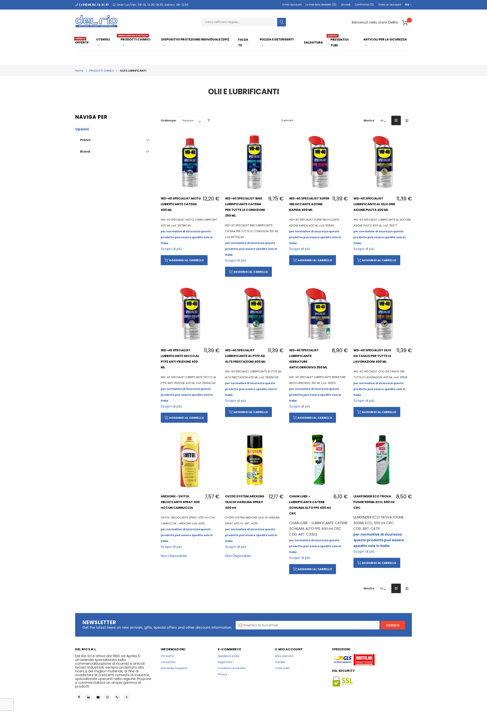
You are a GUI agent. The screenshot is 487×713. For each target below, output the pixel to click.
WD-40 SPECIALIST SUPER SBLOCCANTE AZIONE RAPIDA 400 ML (309, 204)
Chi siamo (167, 656)
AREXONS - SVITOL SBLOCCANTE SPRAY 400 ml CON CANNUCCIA (180, 502)
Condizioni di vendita (231, 668)
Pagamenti (225, 662)
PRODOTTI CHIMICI (101, 71)
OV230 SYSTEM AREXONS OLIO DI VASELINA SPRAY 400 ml (244, 502)
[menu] (243, 42)
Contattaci (168, 662)
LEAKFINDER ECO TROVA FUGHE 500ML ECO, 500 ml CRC (374, 502)
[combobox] (239, 22)
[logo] (96, 26)
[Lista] (407, 120)
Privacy (222, 674)
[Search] (281, 22)
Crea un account (389, 4)
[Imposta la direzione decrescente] (209, 120)
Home (79, 71)
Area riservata (284, 656)
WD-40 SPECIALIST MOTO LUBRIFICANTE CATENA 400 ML (181, 204)
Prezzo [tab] (85, 140)
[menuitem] (83, 42)
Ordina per (169, 120)
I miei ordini (282, 668)
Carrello (280, 662)
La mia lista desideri (320, 4)
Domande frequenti (174, 668)
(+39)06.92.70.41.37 (94, 5)
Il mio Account (292, 4)
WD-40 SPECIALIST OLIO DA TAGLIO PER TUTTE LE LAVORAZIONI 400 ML (372, 356)
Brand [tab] (85, 151)
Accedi (345, 4)
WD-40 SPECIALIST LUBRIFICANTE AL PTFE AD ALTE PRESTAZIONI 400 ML (245, 356)
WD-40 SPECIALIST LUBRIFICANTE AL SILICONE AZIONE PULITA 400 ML (374, 204)
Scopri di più (171, 248)
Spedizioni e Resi (228, 656)
